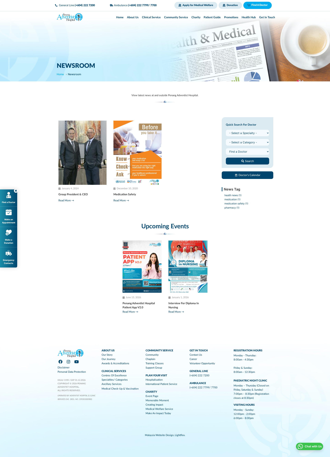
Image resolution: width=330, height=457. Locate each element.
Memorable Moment (157, 400)
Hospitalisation (154, 380)
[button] (195, 5)
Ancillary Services (112, 384)
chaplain (150, 359)
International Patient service (161, 384)
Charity (151, 392)
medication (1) (232, 199)
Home (60, 74)
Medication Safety (124, 194)
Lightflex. (180, 435)
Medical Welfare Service (159, 409)
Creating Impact (154, 404)
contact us (196, 355)
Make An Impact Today (158, 413)
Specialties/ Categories (115, 380)
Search (249, 161)
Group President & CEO (73, 194)
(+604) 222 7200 (199, 375)
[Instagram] (68, 362)
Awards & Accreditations (115, 363)
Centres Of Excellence (114, 375)
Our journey (109, 359)
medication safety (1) (236, 203)
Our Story (107, 355)
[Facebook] (60, 362)
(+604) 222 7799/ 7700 (203, 387)
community (152, 355)
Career (193, 359)
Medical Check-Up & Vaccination (120, 388)
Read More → (66, 200)
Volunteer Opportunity (202, 363)
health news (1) (232, 195)
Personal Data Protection (72, 372)
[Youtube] (76, 362)
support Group (154, 367)
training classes (155, 363)
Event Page (152, 396)
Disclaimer (63, 367)
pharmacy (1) (231, 207)
